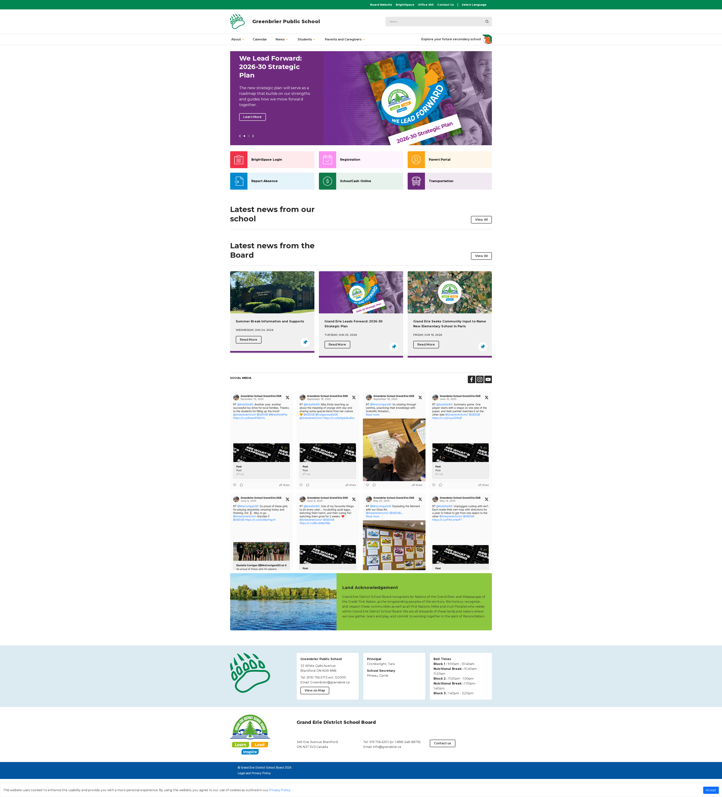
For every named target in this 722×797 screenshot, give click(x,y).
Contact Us (445, 4)
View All (481, 219)
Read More (248, 339)
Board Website (381, 4)
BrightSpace (405, 4)
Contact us (442, 743)
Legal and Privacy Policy (254, 773)
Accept (711, 790)
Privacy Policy (279, 790)
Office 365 (426, 4)
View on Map (315, 690)
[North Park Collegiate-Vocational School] (487, 39)
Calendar (260, 39)
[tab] (237, 39)
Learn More (252, 117)
